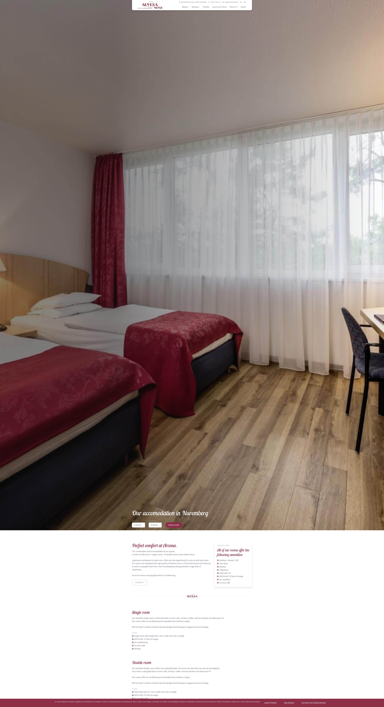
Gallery (243, 7)
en (245, 2)
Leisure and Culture (219, 7)
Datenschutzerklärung (314, 703)
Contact (139, 582)
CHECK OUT (152, 521)
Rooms (185, 7)
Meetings (195, 7)
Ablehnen (289, 703)
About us (233, 7)
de (241, 2)
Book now (173, 525)
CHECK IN (135, 521)
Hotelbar (206, 7)
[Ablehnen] (381, 703)
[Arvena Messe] (150, 5)
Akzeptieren (270, 703)
